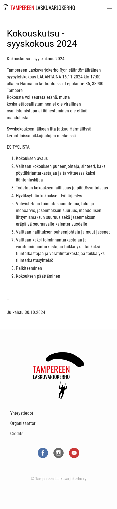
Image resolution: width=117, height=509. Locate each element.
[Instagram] (59, 458)
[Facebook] (43, 458)
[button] (109, 7)
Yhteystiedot (21, 413)
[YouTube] (74, 458)
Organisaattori (23, 423)
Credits (16, 433)
